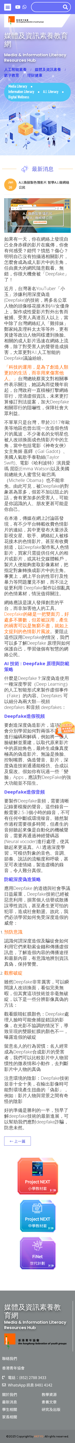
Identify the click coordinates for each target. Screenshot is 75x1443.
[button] (7, 7)
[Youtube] (18, 7)
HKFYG (38, 1436)
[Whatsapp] (24, 7)
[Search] (66, 7)
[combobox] (45, 7)
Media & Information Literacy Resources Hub (35, 57)
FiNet (37, 1256)
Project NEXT (37, 1182)
